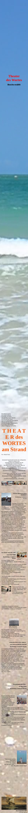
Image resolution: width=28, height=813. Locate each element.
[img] (14, 203)
